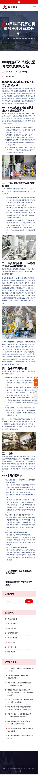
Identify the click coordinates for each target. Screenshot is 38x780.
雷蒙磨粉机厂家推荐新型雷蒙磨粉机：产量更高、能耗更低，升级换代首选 (20, 708)
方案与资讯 (9, 76)
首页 (4, 38)
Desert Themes (25, 768)
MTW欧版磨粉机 (12, 624)
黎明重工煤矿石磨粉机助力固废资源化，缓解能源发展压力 (19, 684)
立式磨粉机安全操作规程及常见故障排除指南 (20, 737)
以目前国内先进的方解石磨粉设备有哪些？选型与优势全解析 (20, 701)
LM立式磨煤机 (12, 638)
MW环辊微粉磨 (12, 633)
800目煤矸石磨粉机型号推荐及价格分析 (21, 38)
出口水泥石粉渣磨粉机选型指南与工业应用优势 (20, 669)
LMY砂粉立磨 (11, 647)
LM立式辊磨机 (12, 619)
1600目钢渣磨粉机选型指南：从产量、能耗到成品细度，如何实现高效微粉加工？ (20, 692)
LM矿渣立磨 (11, 642)
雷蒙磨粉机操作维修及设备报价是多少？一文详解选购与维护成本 (19, 715)
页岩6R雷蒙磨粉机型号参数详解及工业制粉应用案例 (19, 676)
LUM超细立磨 (12, 628)
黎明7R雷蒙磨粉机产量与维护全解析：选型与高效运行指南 (18, 722)
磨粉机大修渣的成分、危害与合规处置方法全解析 (20, 729)
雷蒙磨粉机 (11, 652)
